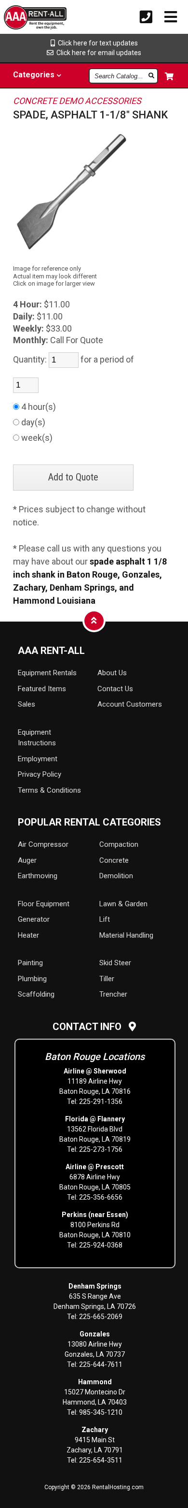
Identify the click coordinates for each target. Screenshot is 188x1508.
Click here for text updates (96, 43)
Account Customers (129, 704)
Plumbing (32, 978)
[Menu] (170, 17)
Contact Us (115, 688)
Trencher (113, 994)
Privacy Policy (39, 774)
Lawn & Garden (123, 903)
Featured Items (42, 688)
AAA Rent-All (51, 650)
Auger (27, 860)
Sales (26, 704)
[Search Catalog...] (152, 75)
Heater (28, 935)
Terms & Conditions (49, 790)
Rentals (47, 672)
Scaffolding (36, 994)
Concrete (114, 860)
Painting (30, 962)
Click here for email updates (97, 53)
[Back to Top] (94, 620)
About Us (112, 672)
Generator (34, 919)
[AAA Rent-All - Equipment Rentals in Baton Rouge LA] (20, 18)
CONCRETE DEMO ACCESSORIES (77, 101)
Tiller (106, 978)
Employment (37, 758)
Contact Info (91, 1026)
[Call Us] (146, 17)
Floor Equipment (43, 903)
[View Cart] (170, 76)
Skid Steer (115, 962)
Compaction (118, 844)
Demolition (116, 875)
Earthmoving (37, 875)
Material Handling (126, 935)
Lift (104, 919)
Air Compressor (43, 844)
